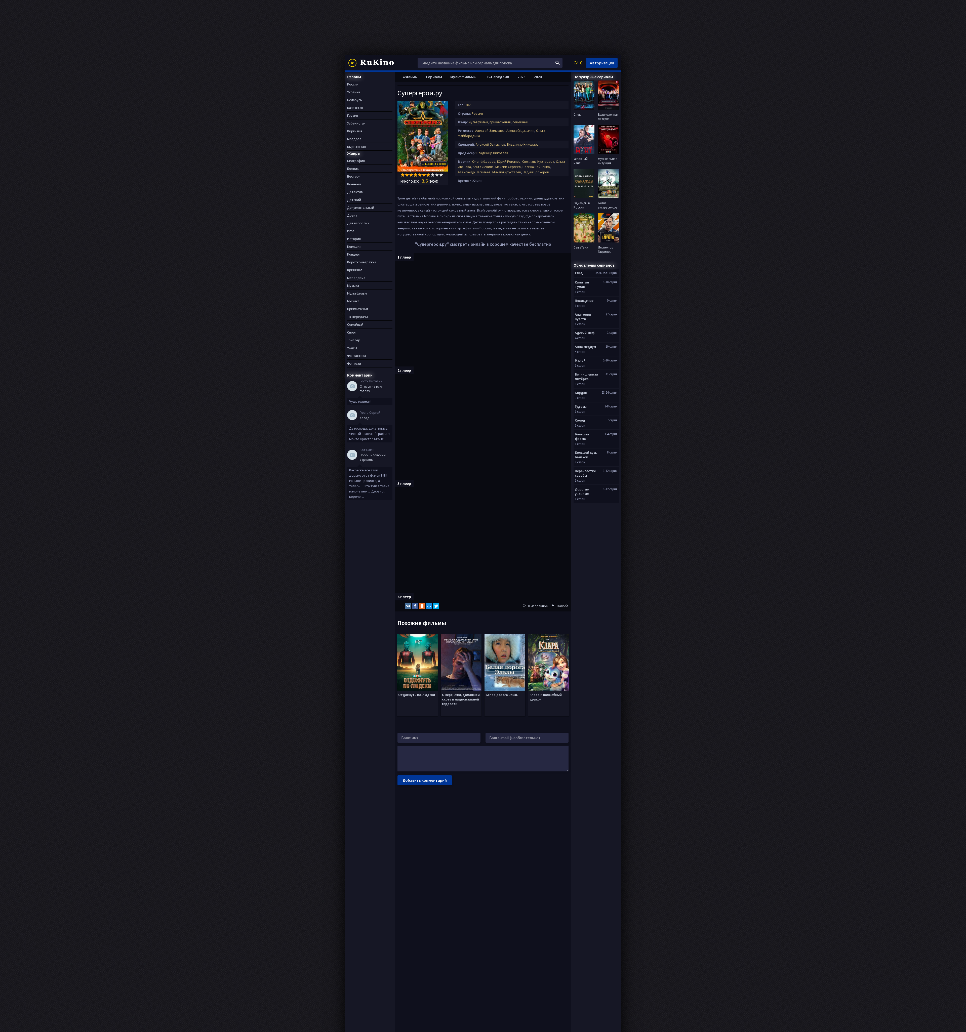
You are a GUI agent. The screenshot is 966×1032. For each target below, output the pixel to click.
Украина (353, 92)
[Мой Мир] (429, 606)
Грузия (352, 115)
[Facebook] (415, 606)
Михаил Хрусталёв (506, 172)
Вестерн (353, 176)
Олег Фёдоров (483, 161)
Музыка (353, 285)
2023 (468, 105)
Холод (365, 418)
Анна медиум (585, 346)
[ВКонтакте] (408, 606)
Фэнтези (354, 363)
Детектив (355, 192)
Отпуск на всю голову (371, 388)
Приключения (358, 309)
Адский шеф (584, 333)
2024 (538, 76)
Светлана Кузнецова (538, 161)
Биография (356, 160)
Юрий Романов (508, 161)
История (354, 238)
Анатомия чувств (583, 316)
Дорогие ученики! (582, 491)
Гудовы (581, 406)
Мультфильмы (463, 76)
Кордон (581, 392)
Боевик (353, 168)
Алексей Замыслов (490, 130)
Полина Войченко (536, 166)
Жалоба (562, 606)
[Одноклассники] (422, 606)
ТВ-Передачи (497, 76)
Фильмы (410, 76)
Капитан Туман (582, 284)
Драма (352, 215)
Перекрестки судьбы (585, 473)
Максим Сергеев (508, 166)
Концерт (354, 254)
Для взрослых (358, 223)
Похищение (584, 300)
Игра (350, 231)
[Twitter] (436, 606)
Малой (580, 360)
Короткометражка (361, 262)
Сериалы (434, 76)
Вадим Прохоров (536, 172)
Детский (354, 199)
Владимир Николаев (523, 144)
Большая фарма (582, 436)
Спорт (352, 332)
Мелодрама (356, 277)
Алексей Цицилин (520, 130)
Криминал (355, 270)
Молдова (354, 139)
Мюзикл (353, 301)
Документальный (360, 207)
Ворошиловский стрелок (373, 457)
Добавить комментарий (425, 780)
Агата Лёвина (483, 166)
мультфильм (478, 122)
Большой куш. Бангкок (586, 454)
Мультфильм (357, 293)
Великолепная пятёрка (586, 376)
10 (441, 175)
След (579, 273)
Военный (354, 184)
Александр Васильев (474, 172)
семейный (520, 122)
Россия (477, 113)
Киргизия (354, 131)
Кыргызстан (356, 146)
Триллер (353, 340)
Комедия (354, 246)
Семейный (355, 324)
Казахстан (355, 107)
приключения (500, 122)
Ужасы (352, 348)
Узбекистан (356, 123)
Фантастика (356, 355)
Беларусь (354, 100)
